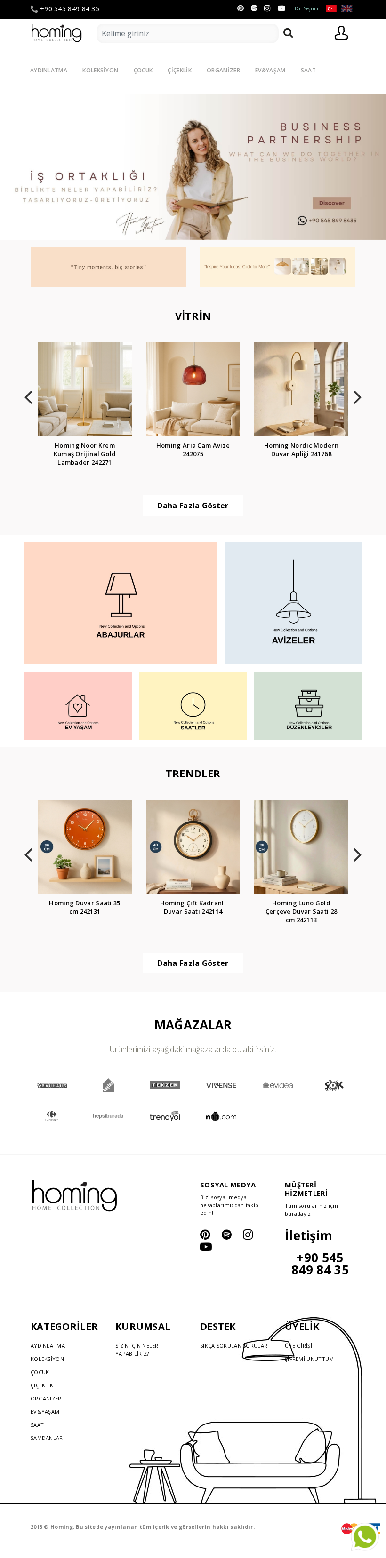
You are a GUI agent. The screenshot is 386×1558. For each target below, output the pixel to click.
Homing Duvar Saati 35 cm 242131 (84, 907)
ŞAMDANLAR (47, 1437)
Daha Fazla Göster (192, 505)
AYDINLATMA (48, 70)
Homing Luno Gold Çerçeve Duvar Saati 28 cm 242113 (301, 911)
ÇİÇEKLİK (179, 70)
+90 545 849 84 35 (69, 9)
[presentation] (28, 394)
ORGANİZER (223, 70)
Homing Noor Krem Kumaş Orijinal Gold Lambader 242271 (85, 454)
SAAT (308, 70)
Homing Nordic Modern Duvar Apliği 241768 (301, 449)
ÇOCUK (143, 70)
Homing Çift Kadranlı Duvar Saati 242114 (193, 907)
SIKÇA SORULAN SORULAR (233, 1345)
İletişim (308, 1235)
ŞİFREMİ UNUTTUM (309, 1358)
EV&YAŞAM (270, 70)
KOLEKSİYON (100, 70)
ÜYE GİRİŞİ (298, 1345)
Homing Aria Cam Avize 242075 (193, 449)
